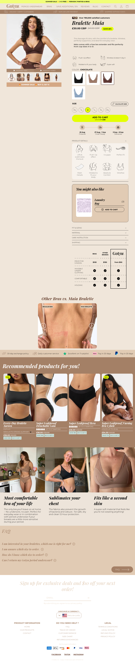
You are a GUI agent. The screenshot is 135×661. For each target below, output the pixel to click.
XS (74, 110)
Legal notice (108, 630)
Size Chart (67, 636)
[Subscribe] (88, 598)
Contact (27, 633)
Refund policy (108, 633)
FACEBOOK (56, 654)
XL (101, 110)
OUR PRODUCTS (27, 630)
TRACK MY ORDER (67, 630)
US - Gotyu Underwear (64, 660)
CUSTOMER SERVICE (67, 633)
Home (27, 627)
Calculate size (121, 104)
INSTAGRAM (78, 654)
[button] (32, 6)
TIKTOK (67, 654)
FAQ (117, 569)
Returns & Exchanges (67, 640)
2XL (107, 110)
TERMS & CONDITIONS (108, 627)
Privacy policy (108, 636)
